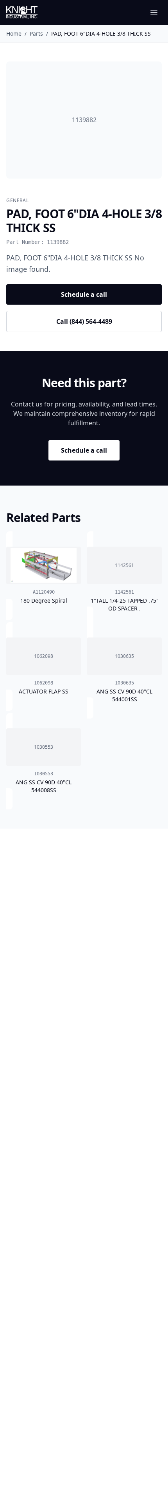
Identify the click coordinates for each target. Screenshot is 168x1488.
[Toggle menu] (154, 12)
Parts (36, 33)
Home (13, 33)
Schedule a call (84, 294)
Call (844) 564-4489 (84, 321)
